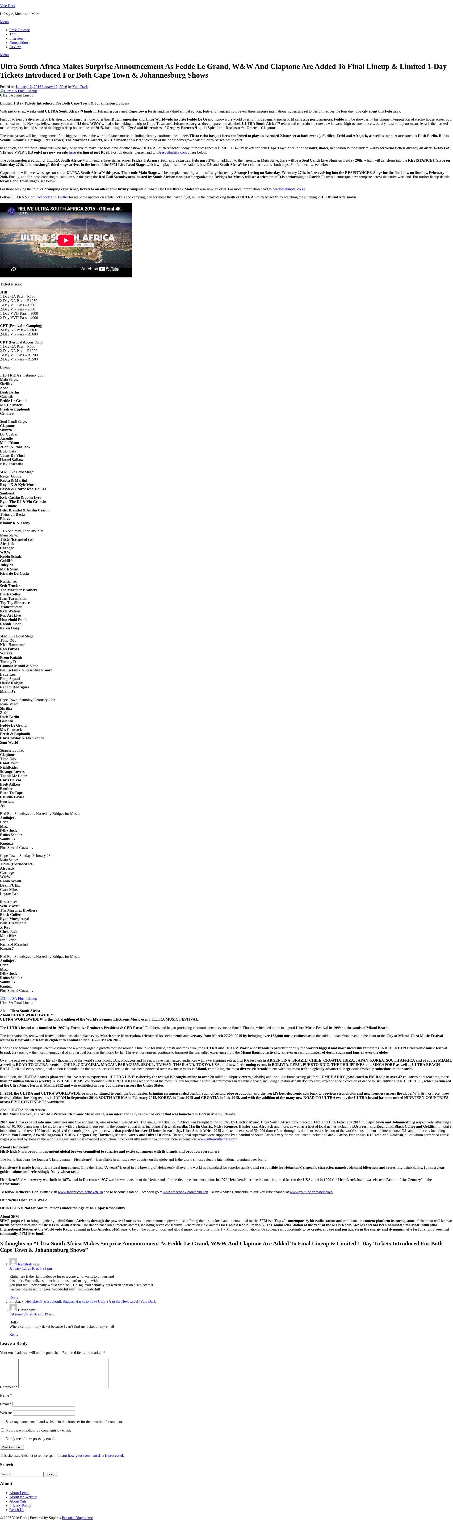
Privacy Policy (20, 1505)
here (72, 152)
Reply (13, 1297)
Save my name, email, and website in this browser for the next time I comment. (64, 1422)
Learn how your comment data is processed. (91, 1455)
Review (15, 47)
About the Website (23, 1497)
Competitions (19, 43)
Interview (16, 38)
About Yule (17, 1501)
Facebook (42, 197)
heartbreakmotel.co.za (289, 189)
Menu (4, 22)
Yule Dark (7, 6)
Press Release (19, 30)
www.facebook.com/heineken (185, 1192)
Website (6, 1413)
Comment (8, 1387)
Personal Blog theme (77, 1518)
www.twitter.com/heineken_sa (80, 1192)
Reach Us (16, 1510)
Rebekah (25, 1264)
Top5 (13, 34)
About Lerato (19, 1493)
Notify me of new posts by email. (30, 1439)
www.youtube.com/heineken (311, 1192)
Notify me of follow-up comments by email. (38, 1430)
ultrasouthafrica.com (171, 152)
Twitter (62, 197)
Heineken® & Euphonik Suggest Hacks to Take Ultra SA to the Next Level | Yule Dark (90, 1301)
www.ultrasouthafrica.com (217, 1139)
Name (6, 1395)
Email (6, 1404)
